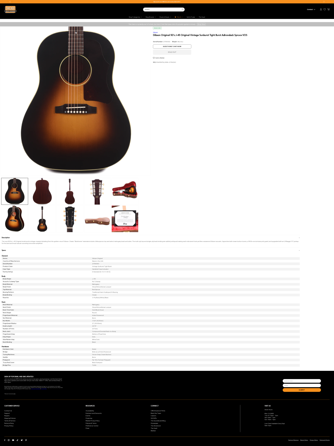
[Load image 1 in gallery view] (14, 191)
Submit (302, 390)
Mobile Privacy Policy (93, 421)
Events (88, 416)
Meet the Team (156, 413)
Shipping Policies (10, 418)
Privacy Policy (44, 388)
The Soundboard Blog (158, 421)
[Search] (183, 9)
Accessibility (90, 411)
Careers (153, 416)
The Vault (154, 428)
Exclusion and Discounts (94, 413)
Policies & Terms (91, 423)
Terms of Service (9, 421)
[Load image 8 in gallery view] (97, 219)
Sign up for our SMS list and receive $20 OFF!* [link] (167, 1)
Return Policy (304, 440)
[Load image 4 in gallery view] (42, 219)
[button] (151, 237)
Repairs (6, 416)
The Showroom (156, 426)
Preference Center (92, 426)
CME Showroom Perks (158, 411)
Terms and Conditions (35, 388)
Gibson (155, 32)
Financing (89, 418)
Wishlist (153, 431)
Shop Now (201, 24)
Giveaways (154, 423)
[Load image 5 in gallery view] (69, 191)
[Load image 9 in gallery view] (125, 191)
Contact (310, 9)
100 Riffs (154, 418)
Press (87, 428)
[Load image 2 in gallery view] (14, 219)
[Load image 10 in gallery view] (125, 219)
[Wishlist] (325, 9)
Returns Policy (9, 423)
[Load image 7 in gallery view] (97, 191)
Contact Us (8, 411)
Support (7, 413)
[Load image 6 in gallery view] (69, 219)
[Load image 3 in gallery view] (42, 191)
